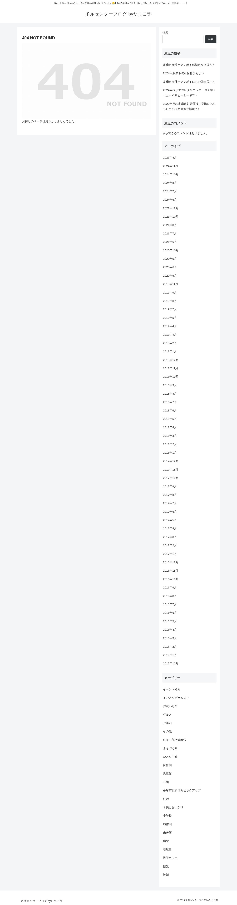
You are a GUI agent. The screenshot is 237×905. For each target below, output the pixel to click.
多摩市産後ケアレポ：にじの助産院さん (189, 81)
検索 (165, 32)
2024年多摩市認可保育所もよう (183, 73)
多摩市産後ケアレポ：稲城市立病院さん (189, 64)
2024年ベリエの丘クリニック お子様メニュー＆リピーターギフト (189, 93)
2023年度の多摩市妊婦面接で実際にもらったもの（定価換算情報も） (189, 106)
